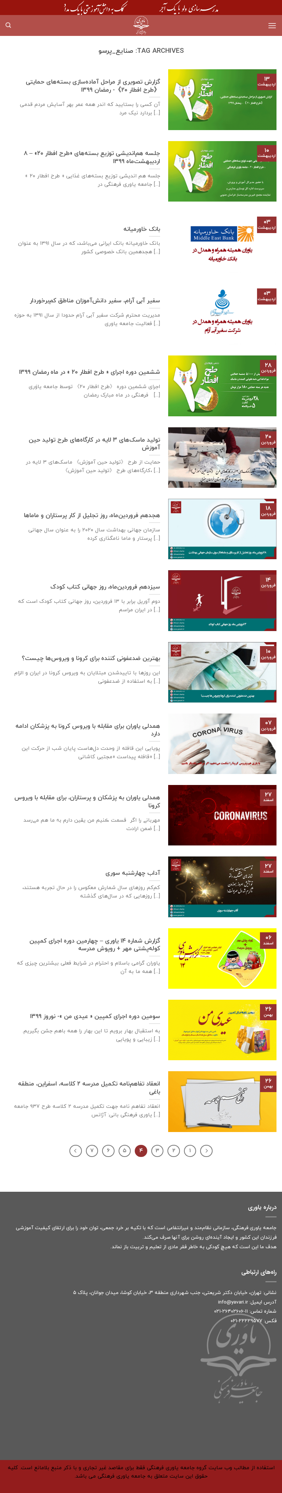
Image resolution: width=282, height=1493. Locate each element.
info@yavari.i (232, 1302)
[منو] (272, 25)
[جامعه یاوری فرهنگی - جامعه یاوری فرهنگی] (141, 25)
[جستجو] (8, 25)
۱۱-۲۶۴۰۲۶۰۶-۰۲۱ (231, 1311)
